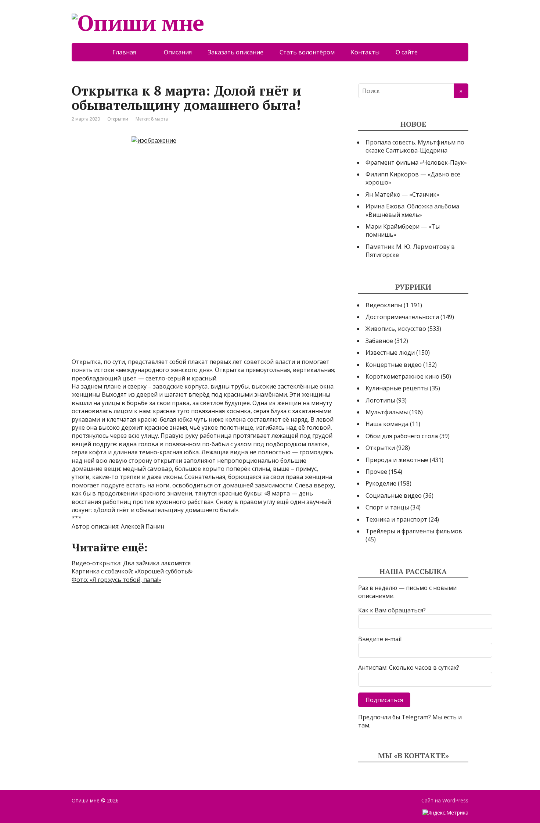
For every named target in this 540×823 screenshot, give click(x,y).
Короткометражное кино (402, 376)
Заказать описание (235, 52)
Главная (130, 52)
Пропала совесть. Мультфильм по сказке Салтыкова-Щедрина (415, 146)
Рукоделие (381, 483)
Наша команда (387, 424)
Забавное (379, 341)
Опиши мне (86, 800)
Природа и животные (397, 460)
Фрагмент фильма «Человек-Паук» (416, 162)
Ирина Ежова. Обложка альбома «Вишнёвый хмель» (412, 210)
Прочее (376, 472)
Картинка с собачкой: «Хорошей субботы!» (132, 571)
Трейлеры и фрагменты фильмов (414, 531)
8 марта (159, 119)
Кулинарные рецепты (397, 388)
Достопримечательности (402, 317)
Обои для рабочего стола (402, 436)
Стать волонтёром (307, 52)
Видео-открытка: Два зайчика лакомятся (131, 563)
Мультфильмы (387, 412)
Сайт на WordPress (444, 800)
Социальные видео (394, 495)
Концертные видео (394, 365)
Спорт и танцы (387, 507)
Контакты (365, 52)
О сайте (412, 52)
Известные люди (390, 352)
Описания (178, 52)
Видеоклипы (384, 305)
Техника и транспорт (396, 519)
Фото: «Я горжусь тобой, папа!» (116, 580)
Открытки (117, 119)
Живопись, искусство (396, 329)
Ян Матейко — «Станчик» (402, 194)
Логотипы (380, 400)
